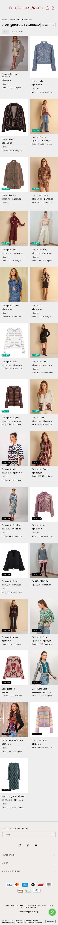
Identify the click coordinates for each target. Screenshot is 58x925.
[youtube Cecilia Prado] (36, 845)
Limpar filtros (17, 31)
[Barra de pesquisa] (10, 8)
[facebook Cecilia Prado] (28, 845)
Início (4, 20)
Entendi (50, 921)
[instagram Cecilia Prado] (20, 845)
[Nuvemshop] (29, 912)
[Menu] (5, 8)
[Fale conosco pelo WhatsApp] (52, 912)
